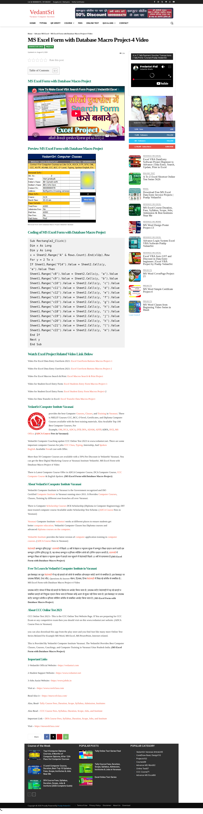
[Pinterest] (59, 737)
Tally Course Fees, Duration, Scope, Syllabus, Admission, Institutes (72, 703)
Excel (146, 188)
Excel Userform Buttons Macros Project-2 (91, 368)
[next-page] (34, 794)
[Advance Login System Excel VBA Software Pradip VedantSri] (135, 243)
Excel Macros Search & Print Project (85, 376)
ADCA (72, 429)
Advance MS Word (152, 221)
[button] (172, 23)
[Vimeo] (166, 2)
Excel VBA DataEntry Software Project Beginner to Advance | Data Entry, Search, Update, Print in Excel (159, 163)
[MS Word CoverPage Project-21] (135, 276)
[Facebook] (154, 2)
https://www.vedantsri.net (68, 673)
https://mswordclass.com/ (47, 726)
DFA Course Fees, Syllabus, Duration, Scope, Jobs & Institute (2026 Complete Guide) (57, 783)
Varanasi (113, 413)
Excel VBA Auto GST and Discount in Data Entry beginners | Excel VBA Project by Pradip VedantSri (157, 260)
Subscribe (169, 147)
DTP (79, 429)
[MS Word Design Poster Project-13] (135, 227)
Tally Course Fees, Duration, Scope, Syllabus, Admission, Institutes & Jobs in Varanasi (108, 767)
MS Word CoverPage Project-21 (159, 275)
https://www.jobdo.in (61, 680)
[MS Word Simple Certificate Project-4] (135, 291)
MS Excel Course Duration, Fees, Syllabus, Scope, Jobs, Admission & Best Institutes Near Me (158, 211)
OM (60, 429)
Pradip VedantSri (64, 805)
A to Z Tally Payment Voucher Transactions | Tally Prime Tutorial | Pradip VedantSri (152, 56)
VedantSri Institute (37, 537)
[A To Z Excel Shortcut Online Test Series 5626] (135, 179)
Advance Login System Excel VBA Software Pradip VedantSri (159, 243)
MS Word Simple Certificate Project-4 (158, 290)
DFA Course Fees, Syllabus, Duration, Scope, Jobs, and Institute (76, 718)
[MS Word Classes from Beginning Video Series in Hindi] (135, 307)
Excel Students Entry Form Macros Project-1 (85, 384)
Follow (170, 135)
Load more (134, 315)
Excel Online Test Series (106, 777)
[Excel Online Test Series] (86, 781)
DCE (111, 429)
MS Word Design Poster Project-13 (156, 226)
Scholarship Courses (56, 506)
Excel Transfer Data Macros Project (78, 399)
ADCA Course (43, 433)
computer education (43, 525)
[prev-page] (29, 794)
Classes (89, 413)
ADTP (98, 429)
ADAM (90, 429)
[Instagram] (158, 2)
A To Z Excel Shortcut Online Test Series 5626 (159, 178)
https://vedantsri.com (68, 665)
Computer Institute (46, 494)
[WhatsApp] (169, 2)
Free (48, 449)
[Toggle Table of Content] (54, 70)
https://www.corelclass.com (50, 688)
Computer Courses (107, 494)
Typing (79, 445)
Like (171, 129)
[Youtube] (173, 2)
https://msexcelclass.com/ (54, 695)
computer (65, 529)
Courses (80, 413)
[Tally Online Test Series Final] (86, 755)
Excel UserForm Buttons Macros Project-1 (91, 361)
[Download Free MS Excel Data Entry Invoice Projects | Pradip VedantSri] (135, 194)
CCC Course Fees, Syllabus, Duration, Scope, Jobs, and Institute (71, 711)
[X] (162, 2)
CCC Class (69, 445)
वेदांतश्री (31, 548)
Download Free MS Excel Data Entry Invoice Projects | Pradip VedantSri (158, 195)
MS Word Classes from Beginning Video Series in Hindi (157, 307)
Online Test (149, 173)
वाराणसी (55, 548)
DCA (65, 429)
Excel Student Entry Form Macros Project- (84, 391)
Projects (49, 46)
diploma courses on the (49, 529)
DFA (84, 429)
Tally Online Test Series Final (108, 751)
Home (30, 34)
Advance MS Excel (41, 34)
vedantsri (60, 521)
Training (102, 413)
